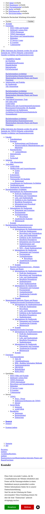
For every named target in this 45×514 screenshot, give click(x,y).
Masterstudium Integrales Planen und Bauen (22, 78)
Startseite (9, 443)
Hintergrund (19, 181)
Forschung (9, 80)
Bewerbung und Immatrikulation (22, 36)
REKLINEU (19, 371)
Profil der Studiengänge (28, 307)
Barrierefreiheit (20, 415)
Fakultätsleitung (11, 63)
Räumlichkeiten (11, 65)
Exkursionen (35, 106)
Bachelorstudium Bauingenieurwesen (19, 76)
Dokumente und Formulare (24, 210)
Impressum (19, 413)
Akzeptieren (12, 507)
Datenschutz (20, 498)
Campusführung (21, 152)
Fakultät (13, 60)
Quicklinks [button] (10, 26)
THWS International (17, 34)
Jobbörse (15, 83)
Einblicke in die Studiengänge (30, 313)
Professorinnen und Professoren (26, 143)
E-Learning (14, 42)
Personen (20, 63)
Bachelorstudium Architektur (16, 74)
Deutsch (9, 423)
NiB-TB (18, 359)
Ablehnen (27, 507)
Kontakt (13, 223)
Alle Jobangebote (12, 86)
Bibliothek (14, 38)
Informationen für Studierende (21, 208)
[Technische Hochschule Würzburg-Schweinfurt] (22, 53)
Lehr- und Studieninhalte (24, 198)
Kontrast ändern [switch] (11, 427)
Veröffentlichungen (21, 112)
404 (7, 446)
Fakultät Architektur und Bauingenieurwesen (17, 55)
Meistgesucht (19, 221)
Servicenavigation (15, 13)
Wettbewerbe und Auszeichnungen (18, 106)
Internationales (11, 67)
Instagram (18, 407)
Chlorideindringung (22, 361)
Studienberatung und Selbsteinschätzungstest (27, 245)
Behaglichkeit (20, 369)
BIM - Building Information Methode (28, 363)
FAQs (8, 69)
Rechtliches (14, 411)
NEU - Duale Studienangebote (30, 248)
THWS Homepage (17, 32)
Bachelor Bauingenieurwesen (21, 227)
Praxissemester (20, 212)
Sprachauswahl (14, 11)
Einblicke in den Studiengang (25, 200)
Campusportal (15, 45)
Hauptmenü (13, 5)
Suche (11, 9)
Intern (17, 173)
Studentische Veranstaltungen (21, 187)
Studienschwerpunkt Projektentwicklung (25, 302)
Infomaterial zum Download (25, 204)
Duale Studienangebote (27, 284)
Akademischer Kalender (23, 219)
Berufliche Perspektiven (23, 202)
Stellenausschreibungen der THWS (27, 401)
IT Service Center (16, 40)
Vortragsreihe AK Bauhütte (26, 108)
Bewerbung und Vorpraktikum (26, 196)
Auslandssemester (21, 215)
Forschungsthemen (17, 357)
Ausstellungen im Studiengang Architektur (25, 183)
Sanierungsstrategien (22, 365)
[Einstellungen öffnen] (38, 507)
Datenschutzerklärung (12, 490)
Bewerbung (23, 217)
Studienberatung (21, 206)
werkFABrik (10, 104)
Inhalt (11, 3)
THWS (12, 397)
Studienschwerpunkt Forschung (21, 330)
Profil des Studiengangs (23, 194)
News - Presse (20, 399)
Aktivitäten (17, 100)
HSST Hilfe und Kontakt (19, 28)
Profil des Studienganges (28, 334)
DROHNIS (19, 367)
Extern (17, 171)
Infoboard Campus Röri (18, 30)
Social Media (15, 405)
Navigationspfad (15, 7)
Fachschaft (14, 69)
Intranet (17, 403)
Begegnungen (11, 108)
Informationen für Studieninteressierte (24, 191)
